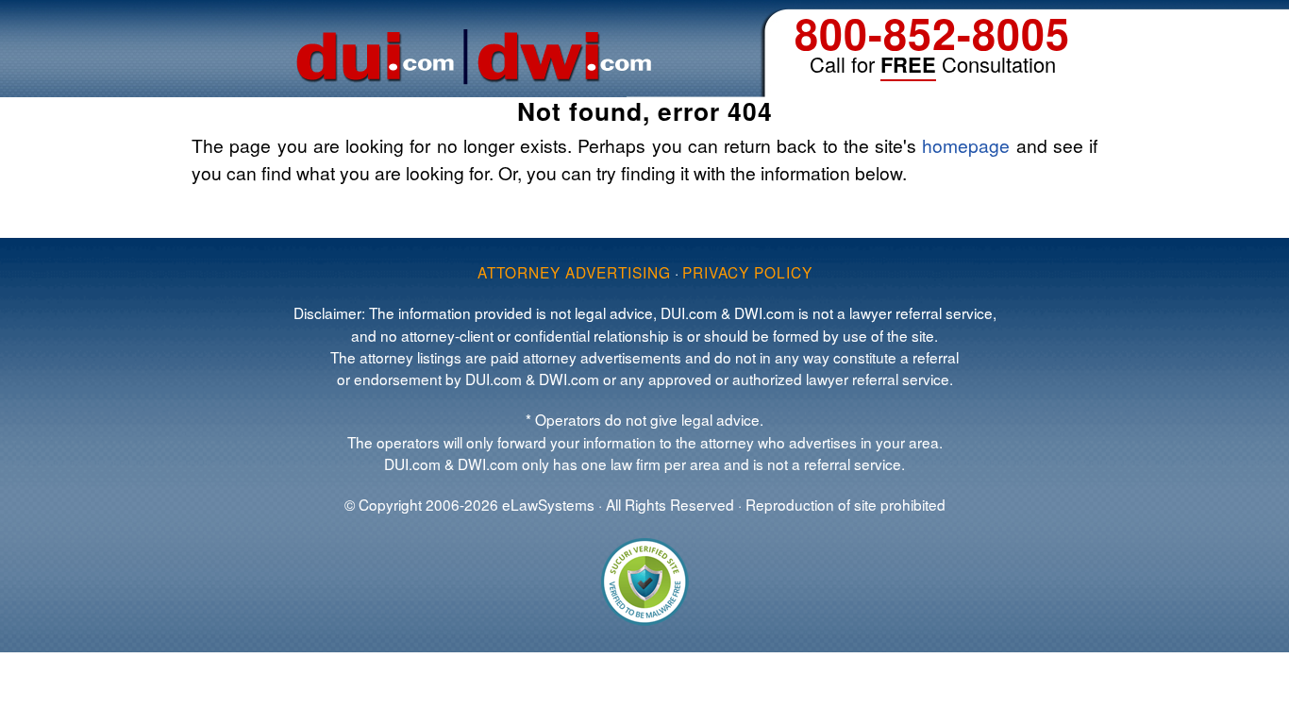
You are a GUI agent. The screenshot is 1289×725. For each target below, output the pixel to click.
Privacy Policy (747, 271)
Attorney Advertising (574, 271)
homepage (966, 145)
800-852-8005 (932, 32)
